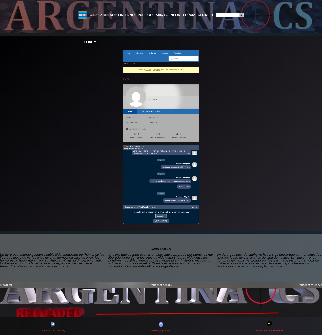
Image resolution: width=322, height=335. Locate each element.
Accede (165, 53)
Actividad (152, 53)
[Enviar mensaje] (196, 221)
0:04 (188, 176)
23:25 (188, 209)
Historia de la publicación (151, 111)
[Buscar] (241, 15)
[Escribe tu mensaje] (159, 220)
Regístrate (178, 53)
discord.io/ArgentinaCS (161, 330)
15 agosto (161, 182)
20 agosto (161, 202)
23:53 (188, 190)
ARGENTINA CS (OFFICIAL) (52, 330)
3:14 (188, 154)
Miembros (139, 53)
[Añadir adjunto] (126, 221)
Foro (128, 53)
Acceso (194, 216)
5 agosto (161, 168)
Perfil (130, 111)
